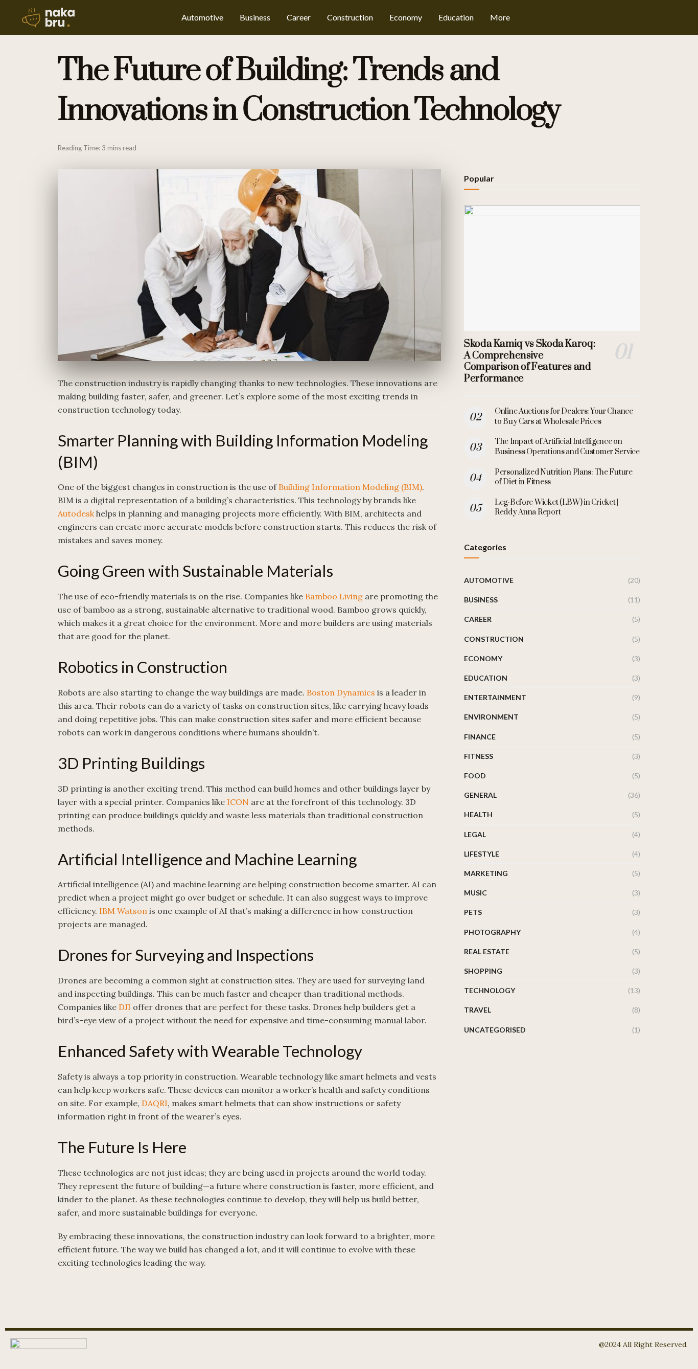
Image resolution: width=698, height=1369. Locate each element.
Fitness (478, 756)
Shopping (483, 971)
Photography (492, 932)
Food (475, 775)
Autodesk (76, 513)
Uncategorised (495, 1029)
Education (456, 17)
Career (299, 17)
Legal (475, 834)
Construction (350, 17)
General (480, 795)
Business (255, 17)
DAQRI (155, 1103)
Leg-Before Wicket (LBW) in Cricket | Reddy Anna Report (556, 508)
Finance (480, 736)
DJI (125, 1007)
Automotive (202, 17)
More (500, 17)
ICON (238, 802)
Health (478, 814)
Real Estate (486, 951)
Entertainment (495, 697)
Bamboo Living (334, 596)
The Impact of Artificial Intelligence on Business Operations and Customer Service (567, 447)
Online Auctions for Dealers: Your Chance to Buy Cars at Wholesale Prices (564, 417)
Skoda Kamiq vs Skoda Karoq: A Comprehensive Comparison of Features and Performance (529, 361)
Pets (473, 912)
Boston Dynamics (341, 692)
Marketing (486, 873)
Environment (491, 716)
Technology (489, 990)
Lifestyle (481, 853)
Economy (405, 17)
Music (475, 892)
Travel (477, 1009)
